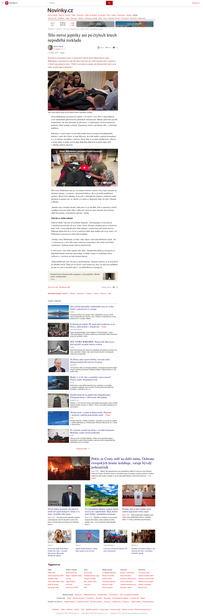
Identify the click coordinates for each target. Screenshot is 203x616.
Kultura (113, 15)
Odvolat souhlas (127, 609)
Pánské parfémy (148, 601)
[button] (83, 91)
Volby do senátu (53, 584)
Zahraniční (80, 15)
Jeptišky (65, 293)
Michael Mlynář (58, 46)
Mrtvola (72, 293)
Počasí (117, 18)
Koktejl (135, 15)
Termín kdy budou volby (56, 581)
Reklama (70, 609)
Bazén (69, 598)
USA (109, 293)
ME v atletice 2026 (90, 581)
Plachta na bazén (79, 598)
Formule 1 (87, 584)
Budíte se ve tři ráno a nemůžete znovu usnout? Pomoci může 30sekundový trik (90, 378)
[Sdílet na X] (117, 287)
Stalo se (61, 15)
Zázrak (96, 293)
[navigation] (2, 3)
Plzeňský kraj (74, 400)
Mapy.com (78, 594)
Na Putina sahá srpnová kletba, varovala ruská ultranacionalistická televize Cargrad (90, 360)
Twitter (63, 609)
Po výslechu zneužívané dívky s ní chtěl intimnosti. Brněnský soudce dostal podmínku (92, 431)
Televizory (126, 601)
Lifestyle (129, 15)
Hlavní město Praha (76, 329)
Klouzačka (107, 598)
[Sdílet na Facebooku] (114, 287)
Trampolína (90, 598)
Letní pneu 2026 (143, 572)
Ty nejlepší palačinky (109, 572)
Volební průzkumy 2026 (56, 575)
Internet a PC (52, 18)
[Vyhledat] (109, 3)
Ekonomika (121, 15)
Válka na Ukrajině (91, 15)
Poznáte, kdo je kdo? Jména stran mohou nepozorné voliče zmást (136, 510)
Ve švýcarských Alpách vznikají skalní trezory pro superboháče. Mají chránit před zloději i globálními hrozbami (101, 511)
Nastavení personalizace (142, 609)
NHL (85, 587)
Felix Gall (69, 584)
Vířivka (142, 598)
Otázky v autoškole (144, 584)
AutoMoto (61, 18)
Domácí (68, 15)
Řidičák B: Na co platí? (146, 581)
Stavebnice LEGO (83, 601)
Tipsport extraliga (90, 578)
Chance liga (88, 572)
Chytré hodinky (136, 601)
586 (117, 48)
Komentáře (102, 15)
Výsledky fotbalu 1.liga (91, 575)
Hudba (72, 347)
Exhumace (80, 293)
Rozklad (89, 293)
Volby (73, 15)
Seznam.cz (196, 3)
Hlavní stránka (52, 15)
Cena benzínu (113, 594)
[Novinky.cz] (60, 11)
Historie (81, 18)
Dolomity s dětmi (125, 587)
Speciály (111, 18)
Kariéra (76, 609)
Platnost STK (142, 587)
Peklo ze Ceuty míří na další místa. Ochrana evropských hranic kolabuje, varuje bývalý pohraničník (122, 462)
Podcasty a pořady (91, 18)
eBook (102, 48)
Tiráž (82, 609)
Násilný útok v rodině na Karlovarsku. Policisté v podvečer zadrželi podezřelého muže (90, 413)
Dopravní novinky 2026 (146, 578)
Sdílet (109, 48)
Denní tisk (133, 18)
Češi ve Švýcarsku (126, 581)
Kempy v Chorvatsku (127, 572)
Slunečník (99, 598)
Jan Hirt (68, 578)
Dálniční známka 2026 (145, 575)
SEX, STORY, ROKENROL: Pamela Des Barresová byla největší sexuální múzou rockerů (92, 343)
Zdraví (72, 382)
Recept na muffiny (108, 575)
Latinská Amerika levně (128, 584)
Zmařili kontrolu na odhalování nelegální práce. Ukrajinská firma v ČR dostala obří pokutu (90, 396)
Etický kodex (104, 609)
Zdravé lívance (107, 578)
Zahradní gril (134, 598)
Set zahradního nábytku (120, 598)
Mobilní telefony (70, 601)
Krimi (108, 15)
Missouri (103, 293)
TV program (125, 18)
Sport (100, 18)
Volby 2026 (51, 572)
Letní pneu (107, 601)
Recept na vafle (107, 584)
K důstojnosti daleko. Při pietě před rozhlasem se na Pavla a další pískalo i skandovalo (92, 325)
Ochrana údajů (115, 609)
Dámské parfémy (96, 601)
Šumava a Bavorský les (128, 578)
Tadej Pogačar (70, 581)
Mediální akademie (92, 609)
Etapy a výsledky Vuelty (74, 575)
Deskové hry (116, 601)
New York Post (81, 142)
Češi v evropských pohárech (129, 594)
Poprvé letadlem (125, 575)
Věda (67, 18)
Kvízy (105, 18)
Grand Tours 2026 (72, 587)
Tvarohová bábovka (108, 581)
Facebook (55, 609)
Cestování (73, 18)
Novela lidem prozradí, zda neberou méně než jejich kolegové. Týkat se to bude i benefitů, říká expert (64, 511)
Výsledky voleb (53, 578)
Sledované (141, 18)
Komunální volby (53, 587)
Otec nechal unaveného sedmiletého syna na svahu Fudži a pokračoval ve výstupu (91, 307)
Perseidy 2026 (102, 594)
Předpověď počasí (90, 594)
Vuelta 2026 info (71, 572)
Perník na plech (107, 587)
